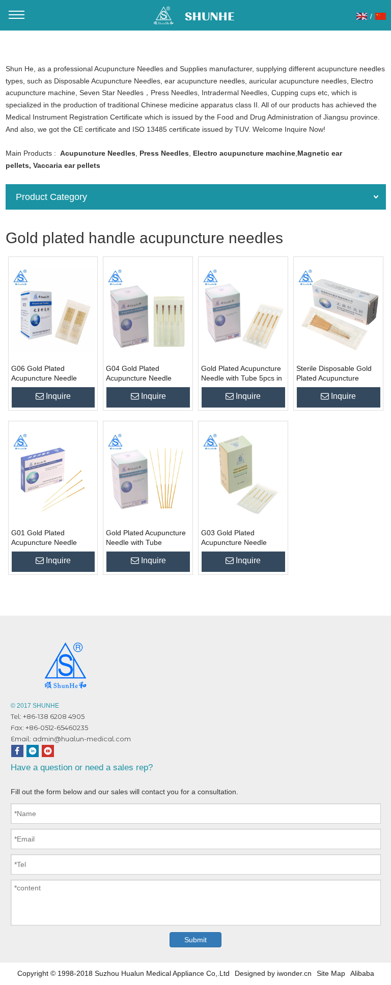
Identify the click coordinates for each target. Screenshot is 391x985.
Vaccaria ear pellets (66, 165)
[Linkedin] (32, 751)
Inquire (58, 396)
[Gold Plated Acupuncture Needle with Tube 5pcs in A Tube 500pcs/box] (243, 310)
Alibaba (362, 973)
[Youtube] (48, 751)
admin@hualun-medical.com (82, 739)
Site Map (331, 973)
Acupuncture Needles (97, 153)
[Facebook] (17, 751)
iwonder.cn (294, 973)
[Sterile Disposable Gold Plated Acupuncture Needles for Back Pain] (338, 310)
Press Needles (164, 153)
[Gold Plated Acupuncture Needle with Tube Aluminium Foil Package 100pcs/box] (148, 475)
